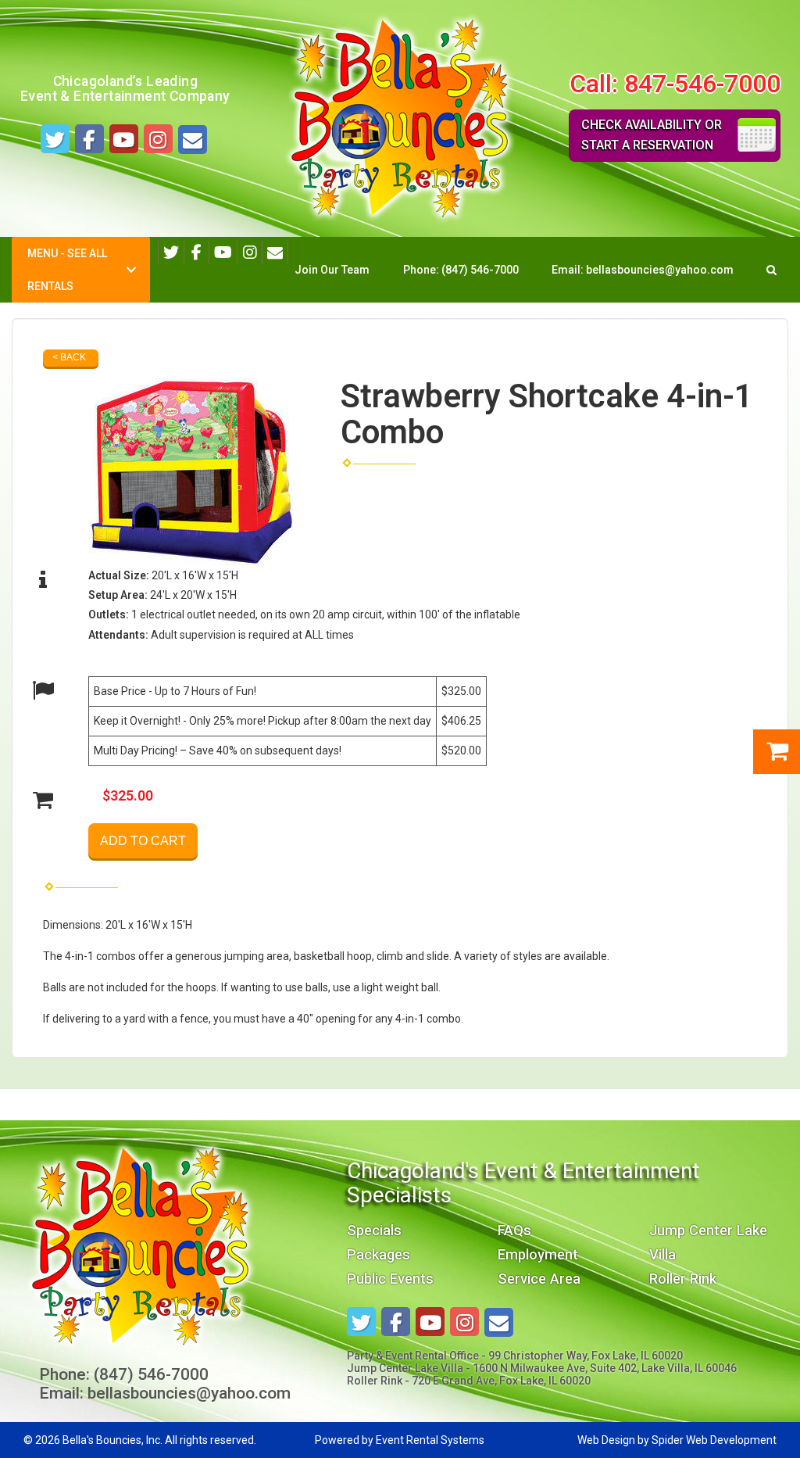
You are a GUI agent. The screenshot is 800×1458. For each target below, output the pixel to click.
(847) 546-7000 (480, 269)
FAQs (514, 1230)
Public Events (390, 1278)
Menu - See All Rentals (67, 269)
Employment (538, 1254)
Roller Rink (682, 1278)
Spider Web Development (714, 1440)
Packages (378, 1254)
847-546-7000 (702, 84)
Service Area (539, 1278)
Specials (374, 1230)
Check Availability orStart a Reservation (651, 134)
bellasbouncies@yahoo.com (660, 269)
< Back (69, 357)
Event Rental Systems (430, 1440)
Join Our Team (332, 269)
